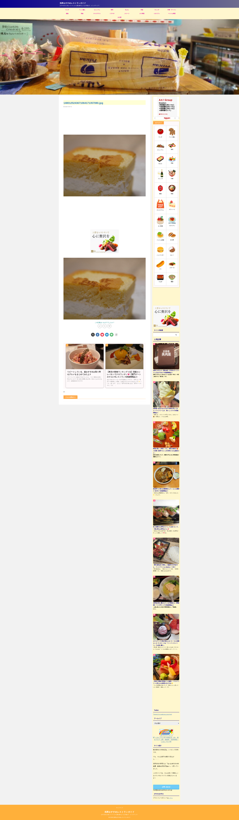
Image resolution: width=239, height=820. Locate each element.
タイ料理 (141, 13)
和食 (82, 13)
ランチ (67, 9)
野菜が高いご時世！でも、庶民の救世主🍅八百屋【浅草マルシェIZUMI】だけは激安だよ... (166, 451)
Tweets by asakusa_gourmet (162, 714)
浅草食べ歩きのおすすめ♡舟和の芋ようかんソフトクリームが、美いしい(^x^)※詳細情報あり (165, 410)
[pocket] (102, 335)
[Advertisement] (104, 120)
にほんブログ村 (166, 742)
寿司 (112, 9)
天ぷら (127, 9)
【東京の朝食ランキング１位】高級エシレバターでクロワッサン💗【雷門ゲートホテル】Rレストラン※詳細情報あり (124, 374)
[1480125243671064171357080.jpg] (107, 335)
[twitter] (93, 335)
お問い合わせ (166, 787)
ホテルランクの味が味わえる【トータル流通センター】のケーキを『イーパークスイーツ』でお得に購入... (166, 643)
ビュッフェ (97, 9)
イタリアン (157, 13)
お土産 (119, 17)
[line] (111, 335)
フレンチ (156, 9)
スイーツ (127, 13)
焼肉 (67, 13)
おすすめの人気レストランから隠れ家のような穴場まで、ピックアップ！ (119, 814)
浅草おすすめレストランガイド (73, 3)
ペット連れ (82, 9)
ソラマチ (112, 13)
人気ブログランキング (166, 735)
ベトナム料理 (171, 13)
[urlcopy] (116, 335)
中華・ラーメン (171, 9)
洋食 (142, 9)
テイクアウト (97, 13)
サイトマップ (119, 807)
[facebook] (97, 335)
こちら (171, 798)
